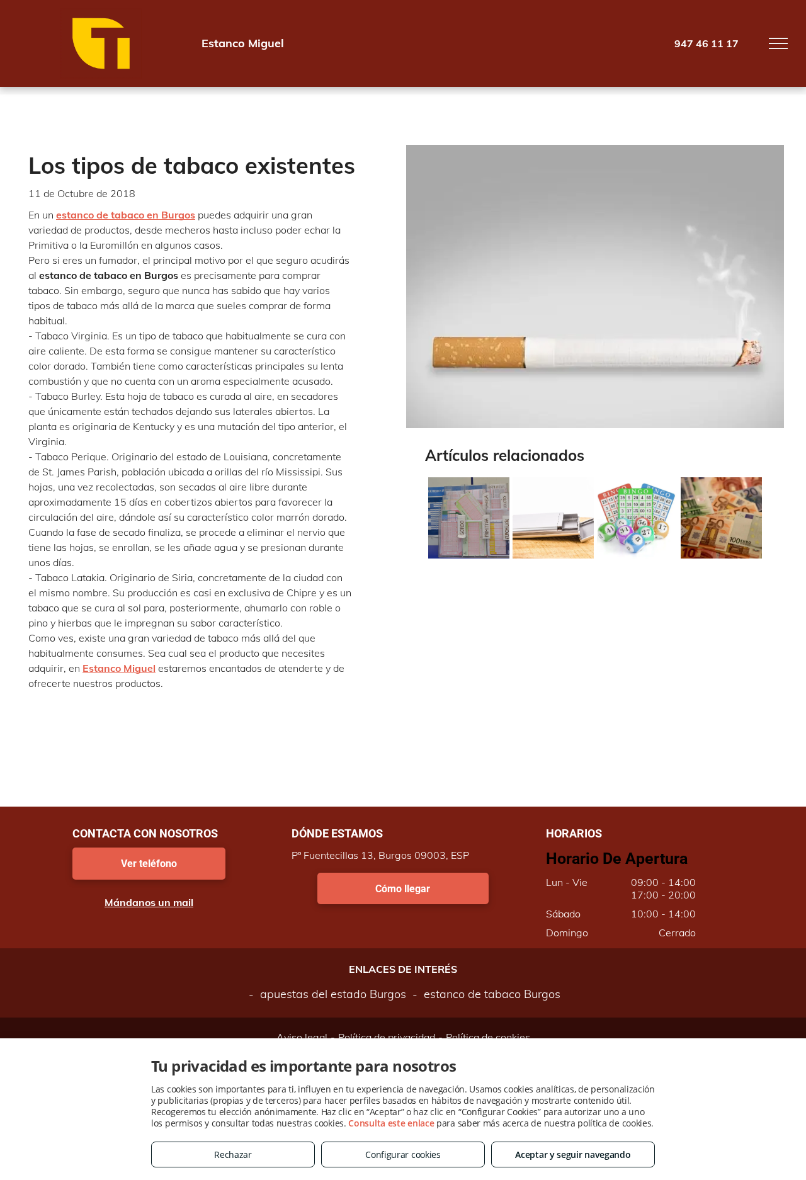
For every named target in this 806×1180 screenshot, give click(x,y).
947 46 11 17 (706, 43)
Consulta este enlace (391, 1123)
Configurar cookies (403, 1154)
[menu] (778, 43)
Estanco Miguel (119, 668)
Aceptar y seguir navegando (572, 1154)
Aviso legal (301, 1037)
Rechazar (233, 1154)
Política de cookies (488, 1037)
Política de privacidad (386, 1037)
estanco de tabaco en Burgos (125, 214)
